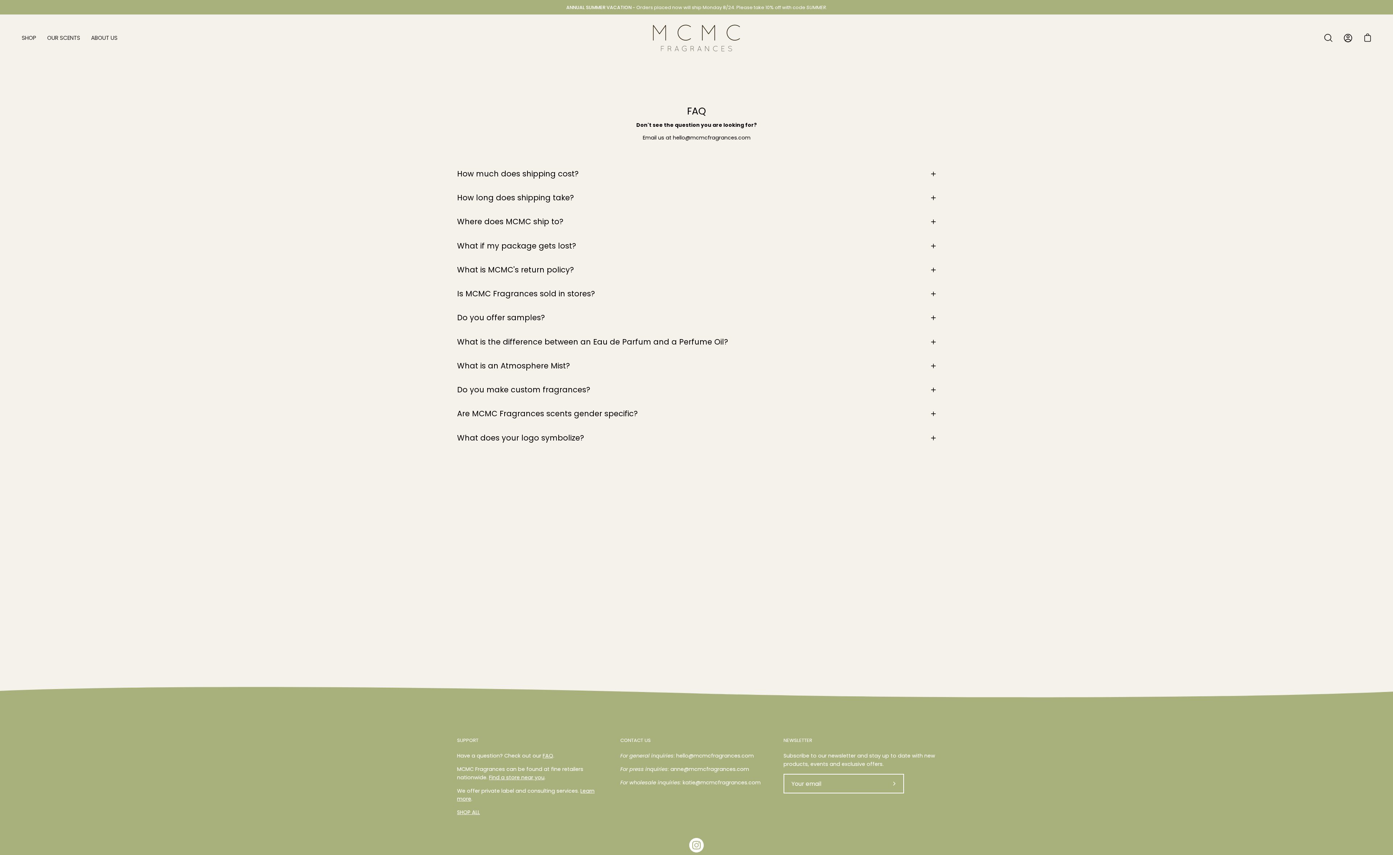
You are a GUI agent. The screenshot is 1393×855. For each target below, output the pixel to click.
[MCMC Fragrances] (696, 38)
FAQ (548, 755)
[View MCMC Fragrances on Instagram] (696, 845)
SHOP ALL (468, 812)
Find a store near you (517, 777)
